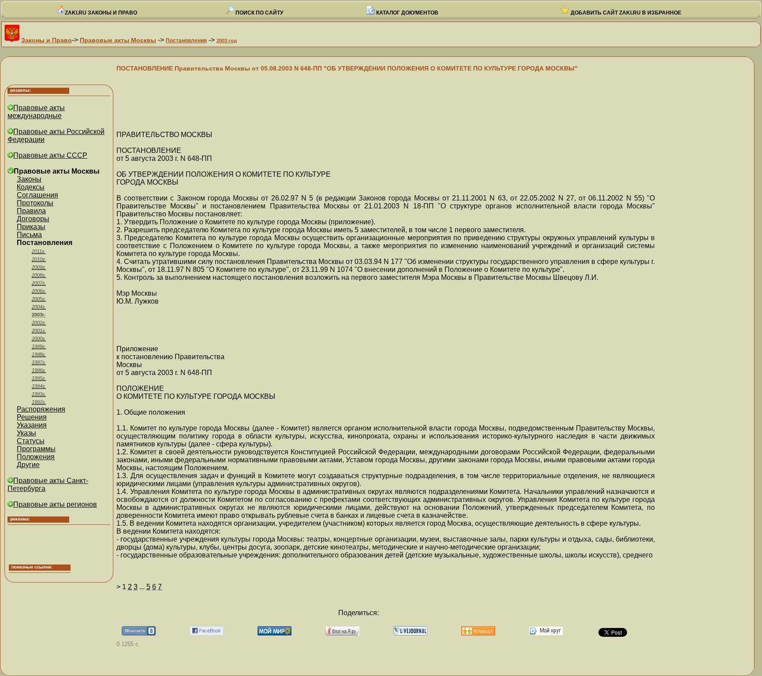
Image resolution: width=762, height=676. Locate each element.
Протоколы (35, 203)
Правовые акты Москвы (118, 40)
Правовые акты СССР (50, 155)
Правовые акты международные (36, 111)
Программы (36, 449)
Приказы (31, 226)
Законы (29, 179)
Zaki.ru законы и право (101, 13)
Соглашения (37, 195)
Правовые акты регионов (55, 504)
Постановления (186, 40)
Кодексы (31, 187)
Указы (26, 433)
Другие (28, 464)
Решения (32, 417)
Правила (31, 211)
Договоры (33, 219)
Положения (36, 457)
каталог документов (406, 13)
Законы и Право (46, 40)
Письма (29, 234)
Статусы (31, 441)
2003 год (227, 40)
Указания (32, 425)
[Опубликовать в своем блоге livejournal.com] (410, 633)
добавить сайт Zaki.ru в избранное (625, 13)
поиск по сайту (258, 13)
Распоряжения (41, 409)
